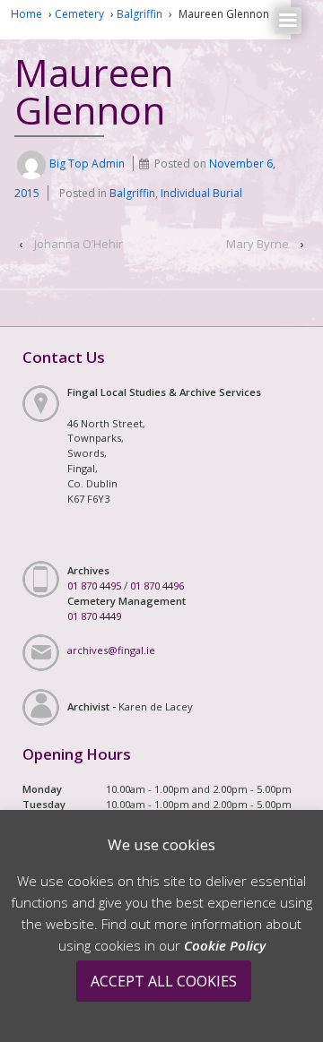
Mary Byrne (257, 244)
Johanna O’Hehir (78, 244)
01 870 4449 (94, 616)
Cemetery (79, 14)
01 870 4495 (94, 585)
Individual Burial (201, 193)
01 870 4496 (157, 585)
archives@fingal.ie (111, 650)
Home (26, 14)
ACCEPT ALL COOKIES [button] (164, 981)
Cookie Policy (225, 945)
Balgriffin (139, 14)
